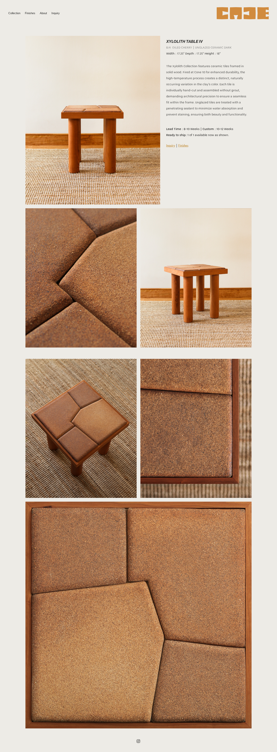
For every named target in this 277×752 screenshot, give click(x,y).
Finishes (30, 13)
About (43, 13)
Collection (14, 13)
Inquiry (55, 13)
